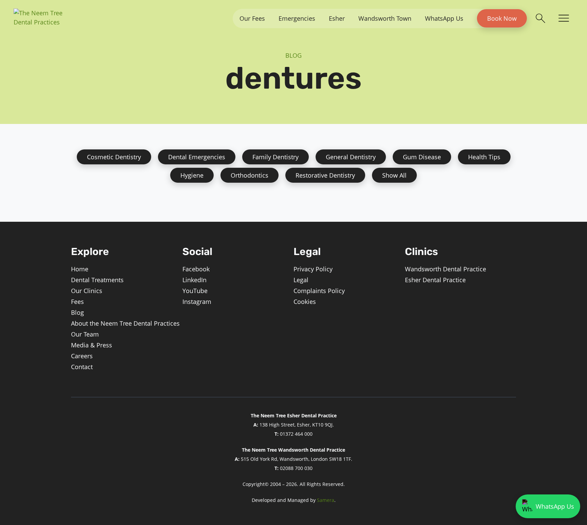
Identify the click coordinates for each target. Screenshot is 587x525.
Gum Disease (422, 157)
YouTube (195, 291)
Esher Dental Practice (435, 280)
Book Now (502, 18)
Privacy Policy (313, 269)
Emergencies (297, 18)
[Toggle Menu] (563, 18)
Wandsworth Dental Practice (445, 269)
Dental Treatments (97, 280)
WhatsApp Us (444, 18)
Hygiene (191, 175)
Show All (394, 175)
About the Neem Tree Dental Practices (125, 323)
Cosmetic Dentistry (114, 157)
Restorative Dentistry (325, 175)
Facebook (196, 269)
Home (79, 269)
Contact (82, 367)
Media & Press (91, 345)
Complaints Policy (319, 291)
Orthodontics (249, 175)
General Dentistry (351, 157)
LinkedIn (194, 280)
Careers (82, 356)
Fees (77, 301)
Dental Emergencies (196, 157)
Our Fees (252, 18)
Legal (301, 280)
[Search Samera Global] (540, 18)
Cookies (305, 301)
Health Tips (484, 157)
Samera (325, 500)
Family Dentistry (275, 157)
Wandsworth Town (384, 18)
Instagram (196, 301)
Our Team (85, 334)
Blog (77, 312)
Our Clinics (86, 291)
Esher (337, 18)
